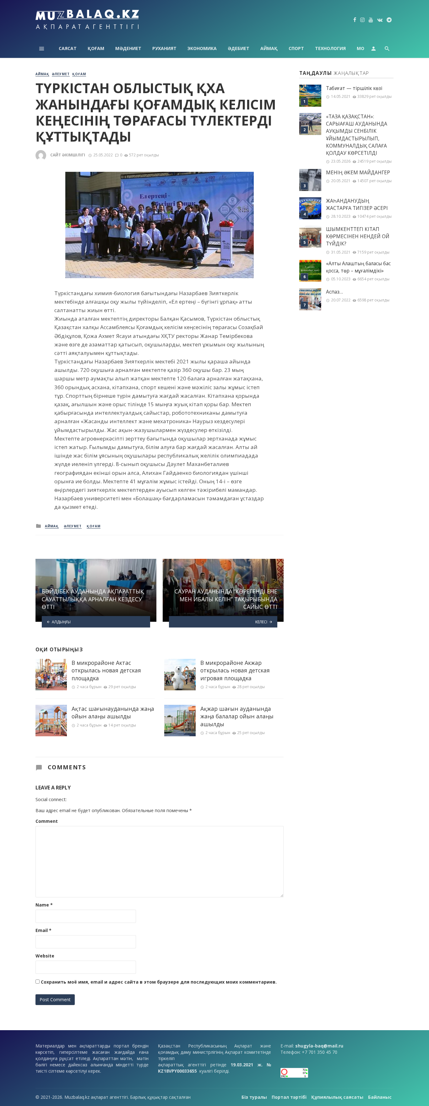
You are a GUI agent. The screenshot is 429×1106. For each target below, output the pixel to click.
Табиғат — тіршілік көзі (354, 88)
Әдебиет (238, 48)
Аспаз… (334, 292)
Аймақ (269, 48)
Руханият (164, 48)
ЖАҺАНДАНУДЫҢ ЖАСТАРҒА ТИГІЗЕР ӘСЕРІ (357, 204)
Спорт (296, 48)
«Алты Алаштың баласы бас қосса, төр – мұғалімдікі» (358, 267)
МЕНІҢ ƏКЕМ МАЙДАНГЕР (358, 172)
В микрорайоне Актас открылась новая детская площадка (106, 670)
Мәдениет (128, 48)
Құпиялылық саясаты (337, 1097)
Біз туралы (254, 1097)
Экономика (202, 48)
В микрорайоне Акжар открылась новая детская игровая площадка (235, 670)
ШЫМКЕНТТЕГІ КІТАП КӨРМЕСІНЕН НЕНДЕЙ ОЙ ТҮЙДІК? (357, 236)
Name (44, 905)
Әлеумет (61, 74)
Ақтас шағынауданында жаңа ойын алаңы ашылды (113, 712)
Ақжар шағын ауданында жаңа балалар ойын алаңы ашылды (237, 716)
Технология (330, 48)
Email (43, 930)
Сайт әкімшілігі (67, 155)
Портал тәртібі (289, 1097)
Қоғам (96, 48)
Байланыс (380, 1097)
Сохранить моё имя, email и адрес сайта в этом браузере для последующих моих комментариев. (159, 982)
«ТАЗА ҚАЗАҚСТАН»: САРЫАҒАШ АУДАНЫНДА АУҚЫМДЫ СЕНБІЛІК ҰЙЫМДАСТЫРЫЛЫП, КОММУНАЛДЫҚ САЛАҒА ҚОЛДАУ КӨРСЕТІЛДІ (356, 134)
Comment (46, 821)
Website (44, 956)
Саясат (68, 48)
